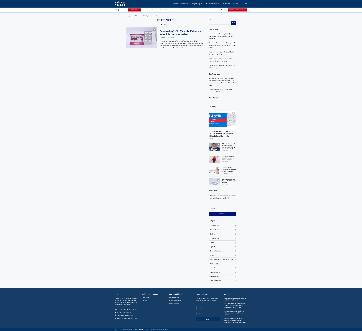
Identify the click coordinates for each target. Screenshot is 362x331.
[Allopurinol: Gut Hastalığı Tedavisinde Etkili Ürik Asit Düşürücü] (214, 182)
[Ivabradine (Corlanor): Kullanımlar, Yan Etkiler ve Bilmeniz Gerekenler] (214, 170)
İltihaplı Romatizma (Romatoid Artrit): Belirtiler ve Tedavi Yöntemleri (163, 10)
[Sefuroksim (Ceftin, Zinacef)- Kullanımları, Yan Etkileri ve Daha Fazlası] (141, 37)
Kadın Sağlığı (223, 264)
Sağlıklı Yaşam (197, 4)
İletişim (235, 4)
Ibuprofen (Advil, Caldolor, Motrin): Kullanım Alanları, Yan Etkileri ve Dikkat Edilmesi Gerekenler (222, 36)
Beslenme (223, 234)
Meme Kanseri (223, 268)
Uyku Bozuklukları (223, 281)
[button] (143, 9)
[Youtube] (226, 10)
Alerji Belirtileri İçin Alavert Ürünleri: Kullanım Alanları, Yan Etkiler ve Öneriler (234, 313)
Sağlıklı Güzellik (223, 272)
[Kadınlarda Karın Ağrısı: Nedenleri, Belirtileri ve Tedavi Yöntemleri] (214, 159)
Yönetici (163, 37)
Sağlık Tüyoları (139, 329)
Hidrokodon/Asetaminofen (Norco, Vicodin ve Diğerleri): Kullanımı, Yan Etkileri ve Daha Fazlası (222, 45)
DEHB (223, 242)
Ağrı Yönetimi (223, 225)
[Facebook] (221, 10)
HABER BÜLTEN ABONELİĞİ (238, 10)
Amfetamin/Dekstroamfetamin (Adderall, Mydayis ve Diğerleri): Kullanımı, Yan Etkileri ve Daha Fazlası (235, 320)
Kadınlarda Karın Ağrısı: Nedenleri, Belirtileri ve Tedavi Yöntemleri (228, 158)
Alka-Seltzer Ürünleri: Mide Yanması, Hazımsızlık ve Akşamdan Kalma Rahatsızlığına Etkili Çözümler (235, 305)
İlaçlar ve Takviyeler (212, 4)
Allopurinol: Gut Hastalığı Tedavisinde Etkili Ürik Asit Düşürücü (229, 180)
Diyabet (223, 247)
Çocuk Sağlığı (223, 238)
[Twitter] (223, 10)
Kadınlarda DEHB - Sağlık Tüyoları (218, 89)
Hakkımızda (226, 4)
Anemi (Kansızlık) (223, 230)
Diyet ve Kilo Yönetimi (223, 251)
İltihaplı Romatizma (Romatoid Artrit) (223, 259)
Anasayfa (128, 16)
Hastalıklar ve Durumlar (180, 4)
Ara (210, 19)
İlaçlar (223, 255)
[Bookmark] (154, 29)
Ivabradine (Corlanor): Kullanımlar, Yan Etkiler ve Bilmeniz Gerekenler (229, 169)
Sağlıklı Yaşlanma (223, 276)
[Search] (246, 4)
